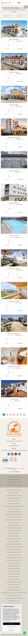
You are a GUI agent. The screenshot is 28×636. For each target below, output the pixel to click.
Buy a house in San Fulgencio (14, 549)
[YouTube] (12, 454)
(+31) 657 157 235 (19, 441)
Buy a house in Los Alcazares (14, 476)
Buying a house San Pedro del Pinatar (14, 527)
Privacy (18, 468)
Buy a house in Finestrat (14, 479)
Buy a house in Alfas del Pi (14, 573)
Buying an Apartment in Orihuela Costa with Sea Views (14, 592)
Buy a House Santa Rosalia (14, 530)
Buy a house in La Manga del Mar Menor (14, 514)
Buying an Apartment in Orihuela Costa (14, 598)
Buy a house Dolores (14, 536)
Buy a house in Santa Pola (14, 555)
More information (7, 620)
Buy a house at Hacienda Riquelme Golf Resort (14, 506)
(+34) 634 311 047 (10, 441)
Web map (14, 469)
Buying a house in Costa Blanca (14, 603)
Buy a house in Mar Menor (14, 503)
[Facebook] (8, 454)
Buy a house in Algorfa (14, 533)
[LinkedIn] (15, 454)
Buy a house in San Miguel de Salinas (14, 582)
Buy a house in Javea (14, 576)
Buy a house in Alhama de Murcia (14, 538)
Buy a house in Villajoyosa (14, 584)
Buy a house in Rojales (14, 587)
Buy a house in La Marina (14, 541)
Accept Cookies (11, 623)
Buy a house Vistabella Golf (14, 498)
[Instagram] (19, 454)
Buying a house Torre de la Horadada (14, 546)
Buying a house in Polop (14, 568)
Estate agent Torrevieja (13, 600)
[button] (26, 2)
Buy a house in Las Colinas (14, 565)
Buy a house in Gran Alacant (14, 500)
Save (8, 48)
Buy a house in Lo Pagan (14, 509)
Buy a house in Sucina (14, 563)
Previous (2, 29)
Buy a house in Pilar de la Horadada (14, 495)
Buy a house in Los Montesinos (14, 544)
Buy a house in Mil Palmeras (14, 552)
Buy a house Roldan (14, 522)
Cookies (22, 468)
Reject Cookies (11, 630)
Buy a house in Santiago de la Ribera (14, 557)
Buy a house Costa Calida (14, 579)
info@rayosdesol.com (14, 445)
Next (25, 29)
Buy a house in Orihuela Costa (14, 482)
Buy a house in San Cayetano (14, 490)
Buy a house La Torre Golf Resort (14, 519)
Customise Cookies (11, 626)
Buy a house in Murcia (14, 492)
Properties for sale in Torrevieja (14, 484)
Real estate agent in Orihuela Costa (14, 590)
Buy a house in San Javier (14, 525)
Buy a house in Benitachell (14, 571)
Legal (15, 468)
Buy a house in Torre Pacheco (14, 517)
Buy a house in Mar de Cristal (14, 511)
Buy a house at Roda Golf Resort (14, 560)
